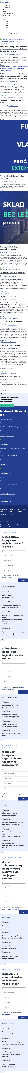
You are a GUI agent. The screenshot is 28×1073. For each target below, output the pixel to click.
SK (7, 27)
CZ (4, 19)
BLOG (5, 9)
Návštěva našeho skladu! (10, 345)
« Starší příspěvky (5, 390)
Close (2, 852)
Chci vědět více (5, 405)
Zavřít (2, 639)
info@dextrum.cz (5, 465)
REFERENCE (6, 8)
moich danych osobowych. (10, 909)
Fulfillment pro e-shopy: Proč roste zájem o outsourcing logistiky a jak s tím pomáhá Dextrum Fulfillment (14, 76)
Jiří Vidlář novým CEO (8, 296)
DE (7, 25)
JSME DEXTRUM (8, 13)
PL (7, 23)
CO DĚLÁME (6, 6)
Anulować (3, 964)
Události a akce (13, 54)
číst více (2, 65)
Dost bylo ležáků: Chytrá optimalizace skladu (9, 248)
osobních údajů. (7, 577)
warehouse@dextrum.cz (7, 494)
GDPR (11, 514)
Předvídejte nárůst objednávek (12, 273)
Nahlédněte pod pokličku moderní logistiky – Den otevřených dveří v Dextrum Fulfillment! (13, 49)
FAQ (4, 11)
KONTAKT (10, 512)
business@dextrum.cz (7, 436)
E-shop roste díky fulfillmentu (11, 322)
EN (7, 21)
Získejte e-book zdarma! (10, 376)
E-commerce (13, 82)
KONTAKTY (6, 15)
